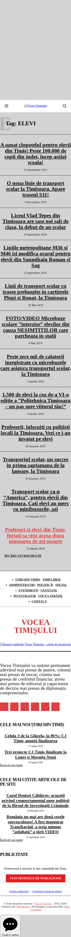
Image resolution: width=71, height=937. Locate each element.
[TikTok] (35, 706)
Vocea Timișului (43, 903)
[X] (45, 706)
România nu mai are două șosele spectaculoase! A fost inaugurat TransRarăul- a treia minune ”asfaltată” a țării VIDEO (36, 824)
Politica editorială (18, 891)
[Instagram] (14, 706)
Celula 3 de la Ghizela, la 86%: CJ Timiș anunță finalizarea (35, 738)
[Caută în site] (64, 106)
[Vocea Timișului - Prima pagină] (35, 106)
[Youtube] (55, 706)
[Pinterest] (24, 706)
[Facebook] (4, 706)
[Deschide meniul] (6, 106)
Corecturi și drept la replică (47, 891)
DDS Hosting (23, 906)
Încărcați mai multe (11, 765)
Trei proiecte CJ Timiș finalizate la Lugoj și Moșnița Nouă (35, 754)
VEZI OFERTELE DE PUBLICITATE (36, 878)
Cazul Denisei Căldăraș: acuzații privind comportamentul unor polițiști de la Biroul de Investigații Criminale (35, 800)
